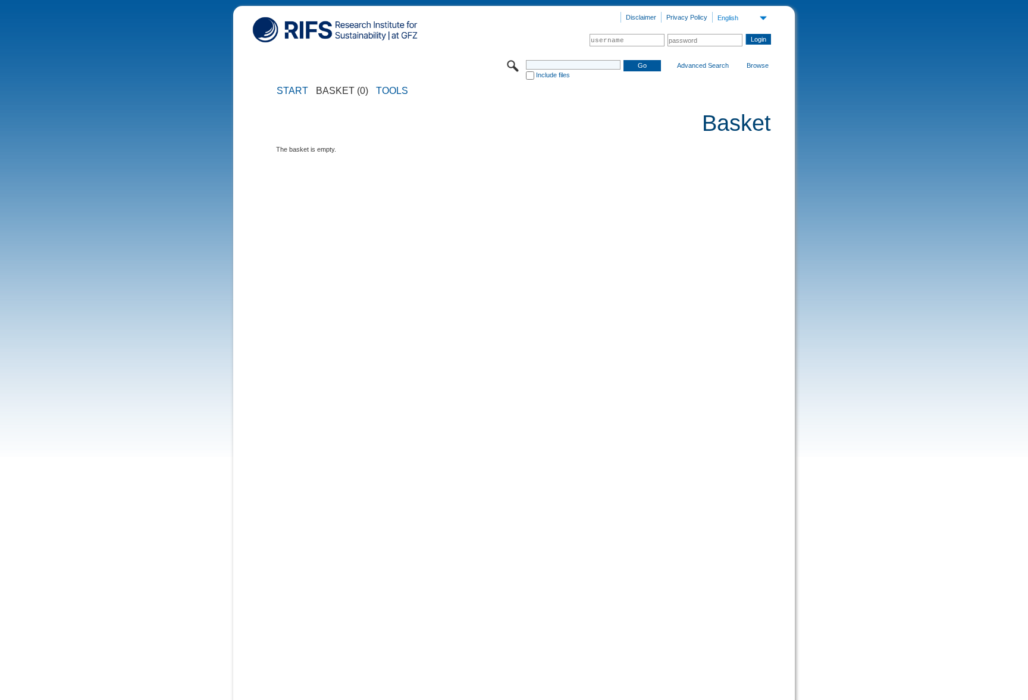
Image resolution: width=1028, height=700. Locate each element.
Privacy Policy (686, 17)
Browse (758, 65)
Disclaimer (641, 17)
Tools (392, 91)
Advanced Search (703, 65)
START (292, 91)
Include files (553, 75)
